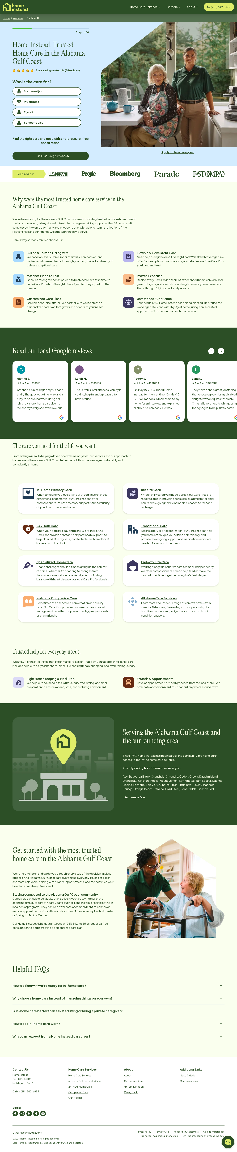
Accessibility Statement (186, 1131)
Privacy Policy (144, 1131)
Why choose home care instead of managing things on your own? (62, 998)
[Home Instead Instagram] (22, 1113)
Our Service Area (133, 1081)
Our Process (75, 1097)
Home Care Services (79, 1075)
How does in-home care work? (36, 1024)
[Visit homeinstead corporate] (15, 7)
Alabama (18, 18)
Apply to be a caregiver (178, 152)
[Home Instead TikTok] (36, 1113)
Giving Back (131, 1092)
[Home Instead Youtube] (43, 1113)
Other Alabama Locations (27, 1132)
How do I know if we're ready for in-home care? (49, 986)
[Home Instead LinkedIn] (29, 1113)
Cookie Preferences (214, 1131)
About (127, 1075)
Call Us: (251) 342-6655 (53, 156)
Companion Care (78, 1092)
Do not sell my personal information (159, 1136)
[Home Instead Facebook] (15, 1113)
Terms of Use (162, 1131)
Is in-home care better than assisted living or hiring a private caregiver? (67, 1011)
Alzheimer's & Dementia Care (84, 1081)
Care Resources (189, 1081)
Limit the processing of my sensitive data (204, 1136)
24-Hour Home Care (80, 1086)
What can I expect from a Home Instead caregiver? (51, 1036)
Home (6, 18)
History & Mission (134, 1086)
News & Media (188, 1075)
